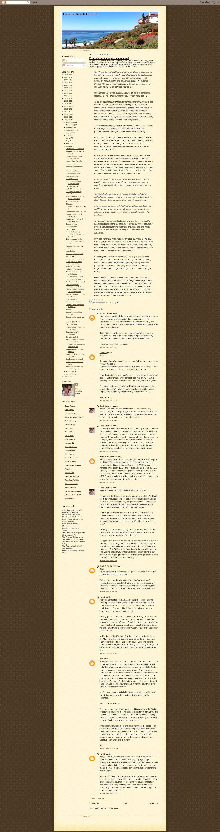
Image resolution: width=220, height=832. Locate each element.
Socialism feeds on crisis (75, 149)
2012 (66, 112)
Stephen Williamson (73, 491)
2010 (66, 117)
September (70, 130)
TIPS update (70, 229)
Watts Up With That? (73, 495)
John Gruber (70, 450)
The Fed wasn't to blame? (75, 282)
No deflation (70, 251)
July (68, 135)
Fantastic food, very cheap (76, 201)
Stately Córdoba (72, 176)
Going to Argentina (73, 266)
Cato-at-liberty (70, 421)
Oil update (69, 204)
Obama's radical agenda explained (109, 58)
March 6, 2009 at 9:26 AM (108, 347)
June (68, 138)
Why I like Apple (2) (73, 226)
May (68, 141)
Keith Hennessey (71, 458)
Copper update (71, 224)
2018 (66, 96)
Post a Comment (98, 798)
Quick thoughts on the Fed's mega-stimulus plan (74, 241)
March (68, 146)
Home (124, 803)
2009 (66, 119)
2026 (66, 74)
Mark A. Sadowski (108, 457)
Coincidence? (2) (72, 337)
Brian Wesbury (71, 406)
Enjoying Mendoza (73, 186)
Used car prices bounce (74, 276)
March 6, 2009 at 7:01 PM (108, 591)
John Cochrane (71, 447)
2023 (66, 83)
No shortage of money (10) (76, 211)
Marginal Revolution (73, 465)
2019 (66, 93)
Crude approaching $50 (74, 254)
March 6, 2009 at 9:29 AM (108, 400)
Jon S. (102, 597)
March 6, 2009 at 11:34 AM (109, 420)
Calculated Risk (71, 413)
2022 (66, 85)
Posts (67, 61)
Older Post (153, 803)
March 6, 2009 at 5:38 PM (108, 482)
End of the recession (73, 189)
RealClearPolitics (72, 480)
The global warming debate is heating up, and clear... (75, 234)
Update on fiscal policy (74, 269)
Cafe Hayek (69, 410)
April (68, 143)
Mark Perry (69, 469)
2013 (66, 109)
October (69, 127)
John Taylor (69, 454)
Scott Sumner (70, 487)
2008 (66, 377)
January (69, 374)
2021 (66, 88)
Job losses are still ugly (74, 302)
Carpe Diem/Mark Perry (74, 417)
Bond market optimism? (74, 359)
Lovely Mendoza (72, 179)
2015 (66, 104)
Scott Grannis (106, 406)
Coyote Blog (70, 424)
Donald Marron (71, 432)
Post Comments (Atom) (111, 808)
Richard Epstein (71, 484)
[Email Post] (116, 302)
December (70, 122)
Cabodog (104, 353)
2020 (66, 90)
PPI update (70, 256)
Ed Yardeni (69, 436)
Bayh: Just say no (72, 324)
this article (111, 61)
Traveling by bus (72, 171)
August (69, 133)
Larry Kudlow (70, 461)
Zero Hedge (69, 498)
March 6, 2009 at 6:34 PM (108, 561)
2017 (66, 98)
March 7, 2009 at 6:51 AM (108, 653)
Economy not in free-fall (74, 279)
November (70, 125)
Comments (69, 65)
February (69, 371)
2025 (66, 77)
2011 (66, 114)
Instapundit (69, 443)
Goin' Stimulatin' (72, 299)
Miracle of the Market (73, 322)
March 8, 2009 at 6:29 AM (108, 793)
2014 (66, 106)
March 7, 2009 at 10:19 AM (109, 748)
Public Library (106, 313)
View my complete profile (78, 391)
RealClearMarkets (72, 476)
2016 (66, 101)
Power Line (69, 473)
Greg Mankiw (70, 439)
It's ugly (68, 309)
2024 (66, 80)
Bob (101, 659)
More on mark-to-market (74, 259)
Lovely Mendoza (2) (73, 173)
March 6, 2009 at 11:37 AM (109, 451)
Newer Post (94, 803)
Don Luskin (69, 428)
